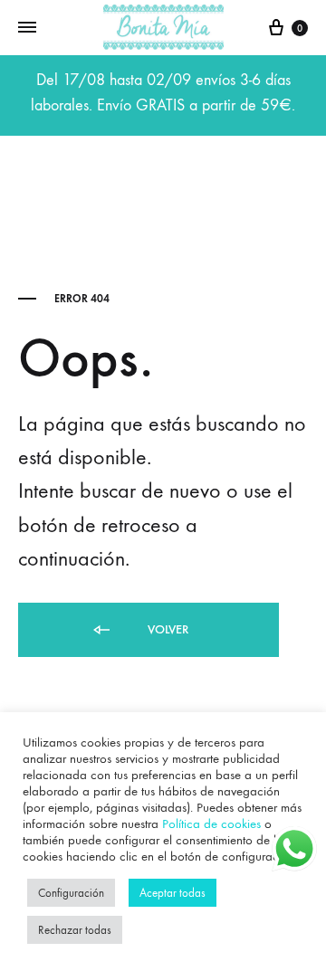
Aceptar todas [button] (172, 893)
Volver (166, 629)
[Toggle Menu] (27, 28)
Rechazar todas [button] (74, 930)
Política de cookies (211, 824)
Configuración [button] (71, 893)
